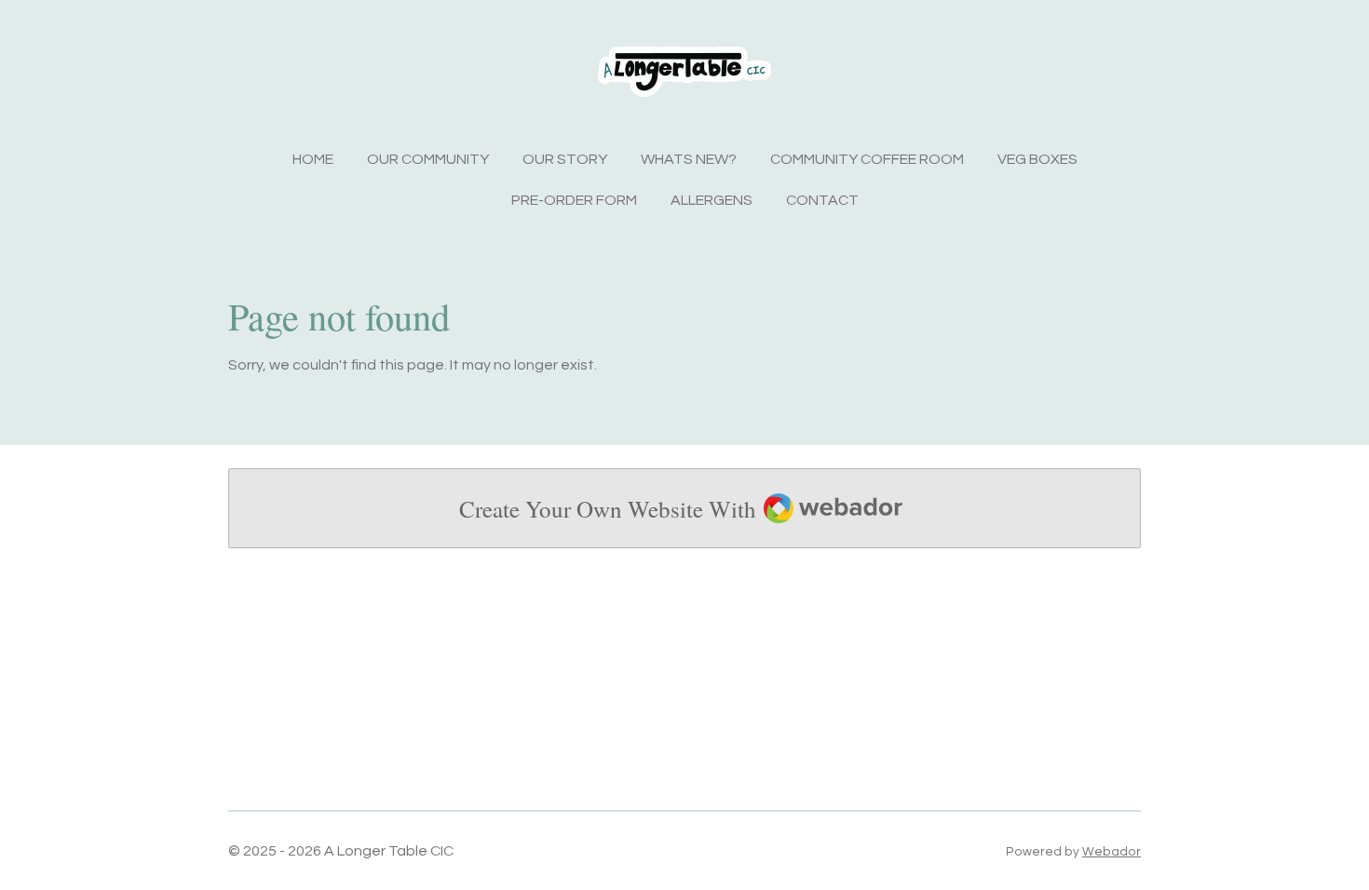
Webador (1111, 851)
